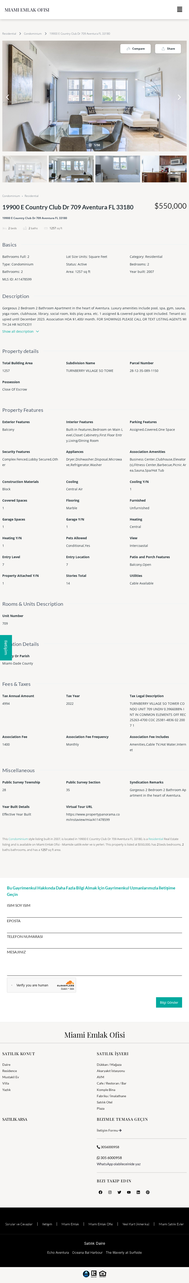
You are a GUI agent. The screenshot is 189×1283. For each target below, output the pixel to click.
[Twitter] (119, 1192)
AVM (100, 1077)
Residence (9, 1071)
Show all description (18, 331)
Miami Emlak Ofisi (27, 9)
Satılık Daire (94, 1243)
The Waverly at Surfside (124, 1252)
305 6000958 (111, 1158)
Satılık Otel (104, 1102)
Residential (9, 34)
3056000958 (109, 1147)
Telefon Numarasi (25, 936)
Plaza (100, 1108)
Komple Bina (106, 1090)
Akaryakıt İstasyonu (111, 1071)
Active (82, 264)
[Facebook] (100, 1192)
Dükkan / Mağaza (109, 1064)
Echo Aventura (58, 1252)
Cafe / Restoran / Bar (112, 1083)
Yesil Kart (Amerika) (135, 1224)
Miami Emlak (70, 1224)
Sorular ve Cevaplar (19, 1224)
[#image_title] (94, 96)
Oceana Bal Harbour (87, 1252)
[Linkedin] (138, 1192)
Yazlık (6, 1090)
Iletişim (47, 1224)
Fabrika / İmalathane (111, 1096)
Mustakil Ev (10, 1077)
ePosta (14, 921)
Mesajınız (16, 952)
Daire (6, 1064)
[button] (179, 10)
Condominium (33, 34)
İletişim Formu (107, 1130)
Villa (5, 1083)
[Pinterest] (147, 1192)
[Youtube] (129, 1192)
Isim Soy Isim (18, 905)
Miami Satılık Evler (171, 1224)
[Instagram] (110, 1192)
